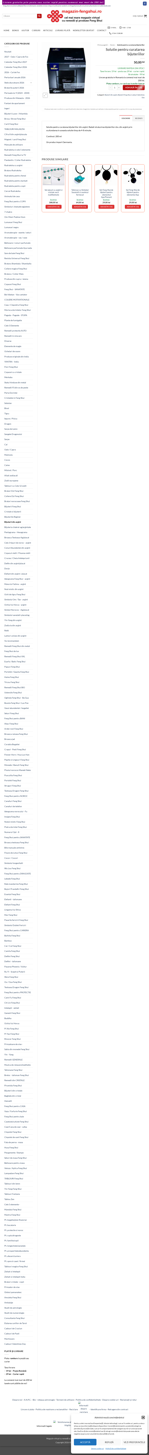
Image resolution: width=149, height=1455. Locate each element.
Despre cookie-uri (110, 1400)
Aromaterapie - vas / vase (15, 237)
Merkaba (8, 377)
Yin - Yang (8, 1054)
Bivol (6, 408)
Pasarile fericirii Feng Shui (16, 920)
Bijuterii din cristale (13, 1090)
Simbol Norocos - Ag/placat (16, 610)
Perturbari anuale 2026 (14, 77)
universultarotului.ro (91, 6)
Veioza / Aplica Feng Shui (15, 1168)
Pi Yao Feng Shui (11, 1034)
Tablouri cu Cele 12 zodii (15, 486)
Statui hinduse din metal (15, 382)
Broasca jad (9, 739)
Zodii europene (11, 480)
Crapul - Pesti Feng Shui (15, 749)
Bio (34, 1400)
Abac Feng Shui (11, 723)
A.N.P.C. (27, 1400)
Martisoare (9, 1339)
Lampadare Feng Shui (14, 1173)
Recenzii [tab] (138, 118)
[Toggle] (31, 82)
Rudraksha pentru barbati (16, 180)
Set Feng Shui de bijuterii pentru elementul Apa (133, 192)
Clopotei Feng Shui (12, 1132)
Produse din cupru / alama (16, 279)
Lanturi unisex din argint (15, 635)
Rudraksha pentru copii (14, 186)
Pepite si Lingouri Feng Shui (16, 760)
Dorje (7, 568)
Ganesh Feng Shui (12, 1013)
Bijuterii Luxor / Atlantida (16, 113)
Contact (101, 30)
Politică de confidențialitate (115, 1448)
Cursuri (36, 30)
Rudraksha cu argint (13, 165)
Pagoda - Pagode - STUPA (15, 315)
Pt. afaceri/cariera (12, 1256)
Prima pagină (102, 45)
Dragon (7, 424)
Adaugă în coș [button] (53, 207)
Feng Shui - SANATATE (14, 289)
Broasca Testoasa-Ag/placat (16, 537)
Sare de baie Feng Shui (14, 253)
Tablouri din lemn (12, 1183)
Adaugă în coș (133, 87)
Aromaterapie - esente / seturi (17, 232)
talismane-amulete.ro (36, 6)
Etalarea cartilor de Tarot (15, 1323)
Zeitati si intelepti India (14, 1277)
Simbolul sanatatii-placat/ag (16, 615)
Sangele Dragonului (13, 434)
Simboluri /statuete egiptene (17, 206)
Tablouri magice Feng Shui (16, 1266)
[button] (143, 1417)
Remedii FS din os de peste (16, 387)
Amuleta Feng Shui (12, 1297)
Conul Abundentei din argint (17, 548)
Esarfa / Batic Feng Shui (14, 661)
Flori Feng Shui (11, 367)
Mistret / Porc (10, 470)
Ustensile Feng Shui (13, 692)
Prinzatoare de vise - (13, 1044)
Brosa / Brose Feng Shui (15, 118)
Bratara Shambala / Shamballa (17, 263)
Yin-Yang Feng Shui (13, 1189)
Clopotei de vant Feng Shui (16, 1137)
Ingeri (7, 108)
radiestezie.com (105, 6)
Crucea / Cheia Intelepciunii (17, 558)
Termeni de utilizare (65, 1400)
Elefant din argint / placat (15, 573)
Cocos (7, 460)
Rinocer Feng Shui (12, 1039)
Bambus (8, 940)
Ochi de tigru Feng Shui (14, 594)
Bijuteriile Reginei (12, 517)
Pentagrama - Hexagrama (15, 532)
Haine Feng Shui (11, 677)
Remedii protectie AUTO (15, 330)
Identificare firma (98, 1409)
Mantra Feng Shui (12, 1215)
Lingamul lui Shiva (12, 909)
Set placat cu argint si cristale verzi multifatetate (53, 192)
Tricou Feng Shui (11, 682)
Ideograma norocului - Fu (15, 811)
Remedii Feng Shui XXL (14, 656)
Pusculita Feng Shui (13, 775)
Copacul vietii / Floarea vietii (17, 553)
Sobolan (8, 403)
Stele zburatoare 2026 (14, 82)
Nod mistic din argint (13, 589)
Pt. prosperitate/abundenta (16, 1251)
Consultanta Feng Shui (14, 1318)
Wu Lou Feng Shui (12, 868)
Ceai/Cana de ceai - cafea (15, 1127)
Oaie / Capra (10, 449)
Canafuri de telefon (13, 806)
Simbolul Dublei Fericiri (15, 925)
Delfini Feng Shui (12, 956)
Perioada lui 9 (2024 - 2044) (16, 93)
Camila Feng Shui (12, 951)
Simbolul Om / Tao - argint (16, 599)
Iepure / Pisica (10, 418)
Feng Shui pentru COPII (15, 201)
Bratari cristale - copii (14, 1282)
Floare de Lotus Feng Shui (15, 853)
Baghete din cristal (12, 1096)
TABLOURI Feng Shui (13, 1178)
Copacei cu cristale (13, 372)
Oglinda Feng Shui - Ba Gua (16, 697)
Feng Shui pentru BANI (14, 718)
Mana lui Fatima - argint (15, 584)
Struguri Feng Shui (12, 785)
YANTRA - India (11, 361)
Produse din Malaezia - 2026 (17, 98)
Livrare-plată (62, 30)
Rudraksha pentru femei (15, 175)
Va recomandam (11, 641)
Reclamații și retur (128, 1400)
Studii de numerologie (14, 1313)
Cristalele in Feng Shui (14, 398)
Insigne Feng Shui (12, 816)
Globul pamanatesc (13, 1292)
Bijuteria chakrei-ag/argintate (17, 527)
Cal (5, 444)
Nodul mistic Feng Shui (14, 822)
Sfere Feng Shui (11, 977)
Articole (48, 30)
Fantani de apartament (14, 103)
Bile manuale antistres (14, 847)
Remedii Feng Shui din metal (17, 646)
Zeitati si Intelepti (12, 1271)
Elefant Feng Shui (12, 904)
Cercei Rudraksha (12, 191)
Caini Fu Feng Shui (12, 997)
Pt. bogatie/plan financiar (15, 1220)
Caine (7, 465)
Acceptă (85, 1442)
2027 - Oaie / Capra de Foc (16, 56)
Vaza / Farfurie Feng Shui (15, 1111)
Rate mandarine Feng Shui (16, 884)
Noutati (7, 51)
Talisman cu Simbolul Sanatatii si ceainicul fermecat (79, 192)
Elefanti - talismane (13, 899)
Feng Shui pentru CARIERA (16, 930)
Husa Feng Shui (11, 1147)
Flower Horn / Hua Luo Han (16, 754)
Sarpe (6, 439)
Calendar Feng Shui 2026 (15, 67)
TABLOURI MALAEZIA (14, 129)
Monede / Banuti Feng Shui (16, 765)
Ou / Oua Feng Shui (13, 982)
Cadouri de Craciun (13, 1328)
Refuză (109, 1442)
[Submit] (39, 16)
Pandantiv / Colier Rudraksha (17, 160)
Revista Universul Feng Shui (16, 258)
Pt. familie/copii (11, 1240)
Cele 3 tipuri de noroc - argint (17, 542)
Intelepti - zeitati (11, 1008)
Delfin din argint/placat (14, 563)
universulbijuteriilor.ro (20, 6)
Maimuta (8, 455)
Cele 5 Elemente (11, 325)
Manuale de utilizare (13, 144)
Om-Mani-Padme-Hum (14, 217)
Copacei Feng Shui (12, 284)
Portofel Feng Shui (12, 780)
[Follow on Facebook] (145, 4)
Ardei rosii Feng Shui (13, 729)
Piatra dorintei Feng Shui (15, 827)
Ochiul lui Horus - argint (15, 604)
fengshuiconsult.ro (76, 6)
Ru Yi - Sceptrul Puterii (14, 971)
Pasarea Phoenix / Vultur (15, 966)
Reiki (6, 630)
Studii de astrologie (13, 1308)
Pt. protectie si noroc (13, 1230)
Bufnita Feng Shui (12, 935)
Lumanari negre (11, 227)
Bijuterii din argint (12, 522)
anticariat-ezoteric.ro (61, 6)
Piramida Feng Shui (13, 1085)
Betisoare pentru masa (14, 1163)
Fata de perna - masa (13, 1142)
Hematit (8, 1101)
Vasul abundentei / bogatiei (16, 708)
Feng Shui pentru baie (14, 1116)
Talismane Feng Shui (13, 1070)
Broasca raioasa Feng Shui (16, 734)
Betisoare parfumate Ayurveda (18, 248)
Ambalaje (8, 1302)
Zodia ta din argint (12, 625)
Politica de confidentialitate (88, 1400)
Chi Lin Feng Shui (12, 1002)
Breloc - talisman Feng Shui (16, 1075)
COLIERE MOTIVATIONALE (16, 299)
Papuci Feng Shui (12, 666)
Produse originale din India (16, 356)
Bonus (15, 30)
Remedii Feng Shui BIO (14, 687)
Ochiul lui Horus (11, 1023)
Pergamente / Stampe (14, 1152)
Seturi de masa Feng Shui (15, 1158)
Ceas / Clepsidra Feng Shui (16, 305)
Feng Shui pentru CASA (14, 1106)
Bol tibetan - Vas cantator (15, 294)
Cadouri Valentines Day (15, 1344)
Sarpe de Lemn (10, 429)
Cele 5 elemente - (12, 1204)
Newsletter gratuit (83, 30)
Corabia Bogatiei (11, 744)
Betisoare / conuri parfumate (17, 243)
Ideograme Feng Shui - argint (17, 579)
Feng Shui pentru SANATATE (17, 837)
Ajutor (25, 30)
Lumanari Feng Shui (13, 222)
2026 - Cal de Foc (12, 72)
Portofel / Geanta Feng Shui (16, 672)
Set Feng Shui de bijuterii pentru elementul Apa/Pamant (106, 193)
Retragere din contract (118, 1409)
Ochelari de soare (12, 351)
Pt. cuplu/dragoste (12, 1235)
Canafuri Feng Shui (13, 801)
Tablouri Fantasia (12, 1194)
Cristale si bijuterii (12, 511)
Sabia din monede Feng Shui (16, 1049)
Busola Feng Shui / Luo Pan (16, 703)
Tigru (6, 413)
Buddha (7, 1018)
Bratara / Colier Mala (13, 274)
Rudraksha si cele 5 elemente (17, 149)
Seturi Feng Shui (11, 713)
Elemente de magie (12, 346)
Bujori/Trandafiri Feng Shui (16, 889)
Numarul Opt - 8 (11, 832)
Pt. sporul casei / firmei (14, 1261)
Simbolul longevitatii (13, 863)
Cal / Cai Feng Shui (12, 946)
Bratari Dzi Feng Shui (13, 491)
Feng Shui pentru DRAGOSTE (17, 873)
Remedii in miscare (13, 336)
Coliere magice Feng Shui (15, 268)
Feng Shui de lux (11, 651)
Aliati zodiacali (11, 475)
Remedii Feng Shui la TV (15, 155)
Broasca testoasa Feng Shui (16, 842)
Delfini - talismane (12, 961)
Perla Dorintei (10, 393)
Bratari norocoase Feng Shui (17, 501)
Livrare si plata (27, 1409)
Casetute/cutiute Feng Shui (16, 1121)
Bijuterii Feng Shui (12, 506)
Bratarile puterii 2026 (14, 87)
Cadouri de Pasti (11, 1333)
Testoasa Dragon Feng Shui (16, 791)
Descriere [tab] (126, 118)
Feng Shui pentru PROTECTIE (17, 992)
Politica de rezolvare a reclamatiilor (52, 1409)
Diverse (7, 341)
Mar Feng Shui (10, 915)
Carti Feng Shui (11, 124)
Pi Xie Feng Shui (11, 1028)
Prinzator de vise (11, 1287)
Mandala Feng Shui (12, 1209)
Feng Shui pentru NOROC (16, 796)
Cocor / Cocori (11, 858)
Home (6, 30)
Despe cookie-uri (97, 1448)
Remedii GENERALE (13, 1059)
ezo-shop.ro (49, 6)
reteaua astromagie (46, 1400)
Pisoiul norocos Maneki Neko (17, 770)
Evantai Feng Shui (12, 894)
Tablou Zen (9, 1199)
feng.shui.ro (7, 6)
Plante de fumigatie (13, 320)
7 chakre (8, 212)
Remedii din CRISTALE (14, 1080)
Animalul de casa (12, 196)
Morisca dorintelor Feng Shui (17, 310)
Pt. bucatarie (10, 1225)
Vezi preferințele (134, 1442)
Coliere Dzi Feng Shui (14, 496)
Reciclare (73, 1409)
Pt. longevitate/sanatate (14, 1246)
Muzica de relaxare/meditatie (17, 1065)
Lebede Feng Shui (12, 878)
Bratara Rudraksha (12, 170)
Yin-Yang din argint (13, 620)
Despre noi (17, 1400)
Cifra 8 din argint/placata (15, 134)
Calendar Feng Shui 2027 (15, 62)
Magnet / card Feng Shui (15, 139)
